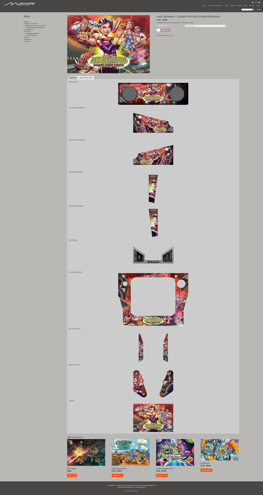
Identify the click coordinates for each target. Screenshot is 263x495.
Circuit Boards (27, 39)
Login (258, 5)
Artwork (26, 37)
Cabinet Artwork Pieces (162, 25)
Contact (251, 5)
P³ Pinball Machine (29, 29)
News (239, 5)
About (245, 5)
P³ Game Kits (27, 31)
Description (73, 78)
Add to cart (165, 30)
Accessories (27, 41)
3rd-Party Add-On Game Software (35, 27)
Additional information (86, 78)
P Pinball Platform (215, 5)
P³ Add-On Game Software (31, 23)
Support (233, 5)
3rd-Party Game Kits (31, 35)
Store (226, 5)
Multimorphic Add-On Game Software (36, 25)
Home (204, 5)
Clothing (26, 21)
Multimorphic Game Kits (32, 33)
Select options (117, 475)
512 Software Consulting (133, 490)
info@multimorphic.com (149, 485)
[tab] (73, 77)
